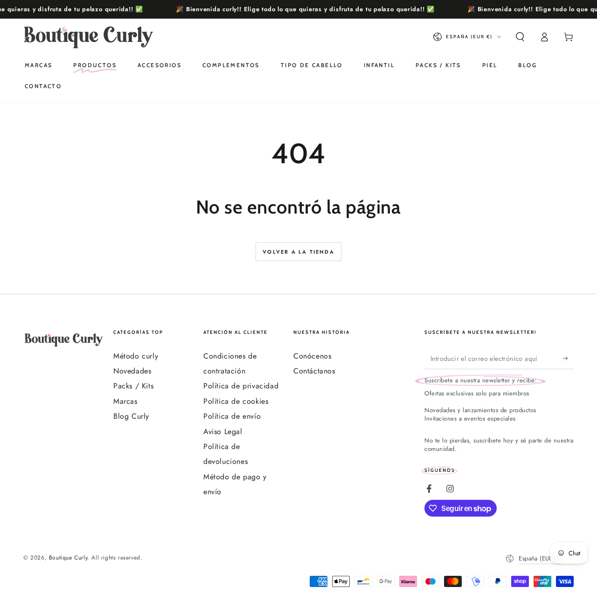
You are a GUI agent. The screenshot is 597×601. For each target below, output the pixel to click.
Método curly (135, 356)
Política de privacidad (240, 385)
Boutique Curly (68, 557)
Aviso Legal (223, 431)
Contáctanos (314, 371)
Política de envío (232, 416)
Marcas (125, 401)
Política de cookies (235, 401)
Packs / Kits (133, 385)
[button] (520, 37)
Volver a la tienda (298, 252)
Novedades (132, 371)
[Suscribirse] (568, 358)
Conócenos (312, 356)
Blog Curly (131, 416)
